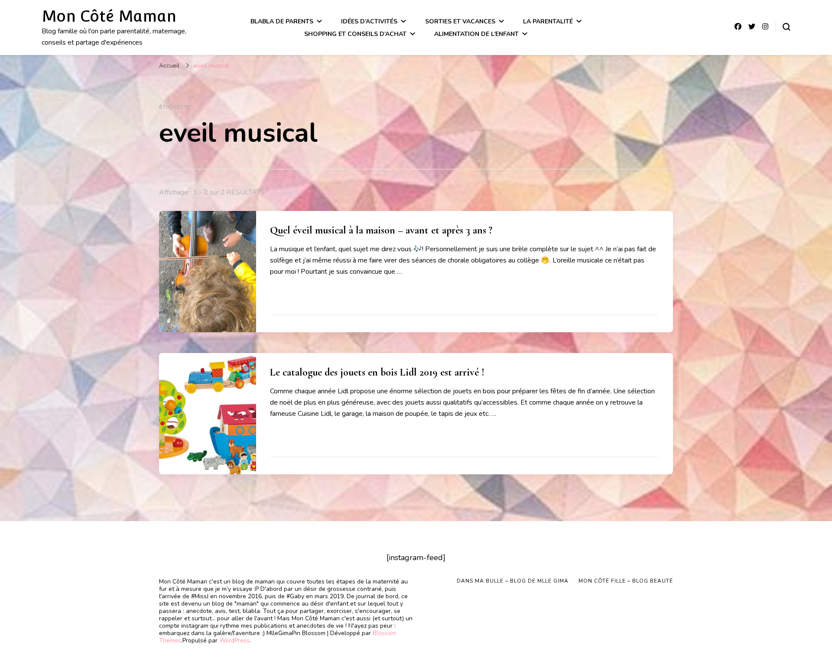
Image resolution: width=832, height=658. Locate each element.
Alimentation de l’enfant (476, 34)
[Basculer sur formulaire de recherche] (786, 27)
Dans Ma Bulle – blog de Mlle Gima (513, 580)
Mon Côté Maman (109, 16)
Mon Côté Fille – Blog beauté (625, 580)
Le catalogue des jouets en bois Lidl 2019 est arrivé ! (377, 372)
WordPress (234, 640)
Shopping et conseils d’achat (355, 34)
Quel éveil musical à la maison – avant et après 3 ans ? (381, 230)
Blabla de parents (281, 21)
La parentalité (548, 21)
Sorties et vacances (460, 21)
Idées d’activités (369, 21)
